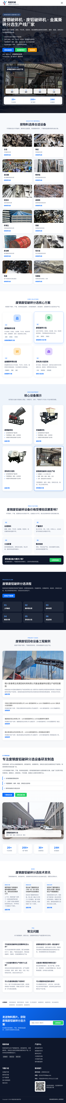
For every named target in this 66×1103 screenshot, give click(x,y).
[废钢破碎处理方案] (17, 317)
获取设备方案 (21, 795)
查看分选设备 (40, 373)
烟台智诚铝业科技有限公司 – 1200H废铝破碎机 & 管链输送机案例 (27, 732)
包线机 (27, 1002)
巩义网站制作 (33, 1002)
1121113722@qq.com (45, 1075)
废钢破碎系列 (39, 1050)
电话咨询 (32, 50)
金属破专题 (5, 1072)
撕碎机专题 (5, 1074)
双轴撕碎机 (40, 430)
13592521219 (45, 1072)
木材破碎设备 (39, 1059)
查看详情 (7, 441)
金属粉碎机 (48, 1002)
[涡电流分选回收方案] (49, 350)
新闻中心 (56, 1099)
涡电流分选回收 (42, 362)
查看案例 (7, 710)
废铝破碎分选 (41, 328)
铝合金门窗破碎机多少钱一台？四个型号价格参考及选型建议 (32, 889)
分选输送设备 (39, 1056)
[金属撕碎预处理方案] (17, 350)
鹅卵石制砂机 (20, 1002)
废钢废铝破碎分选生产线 (45, 471)
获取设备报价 (8, 50)
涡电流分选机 (9, 471)
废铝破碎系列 (39, 1048)
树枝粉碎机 (12, 1005)
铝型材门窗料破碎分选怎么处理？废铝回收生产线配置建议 (53, 889)
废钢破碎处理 (9, 328)
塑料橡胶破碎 (39, 1061)
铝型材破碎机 (12, 1002)
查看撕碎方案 (8, 373)
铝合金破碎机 (55, 1002)
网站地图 (51, 1099)
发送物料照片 (21, 50)
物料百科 (5, 1083)
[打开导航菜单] (62, 3)
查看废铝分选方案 (41, 340)
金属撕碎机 (41, 1002)
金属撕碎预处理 (10, 362)
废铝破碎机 (27, 1005)
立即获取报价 (55, 560)
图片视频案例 (6, 1080)
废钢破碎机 (8, 430)
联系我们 (61, 1099)
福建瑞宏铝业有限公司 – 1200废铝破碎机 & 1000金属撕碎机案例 (27, 719)
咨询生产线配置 (8, 596)
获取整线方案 (40, 488)
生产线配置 (5, 1077)
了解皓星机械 (8, 795)
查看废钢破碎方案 (9, 340)
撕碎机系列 (38, 1053)
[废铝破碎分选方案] (49, 316)
